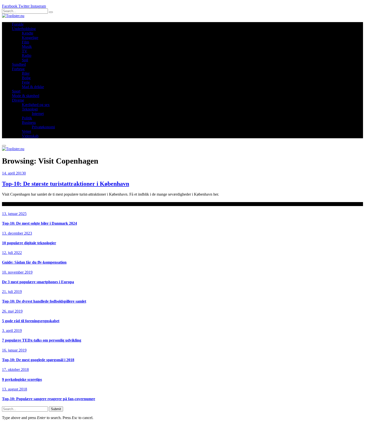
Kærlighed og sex (36, 105)
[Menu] (4, 145)
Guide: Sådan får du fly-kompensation (34, 262)
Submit (56, 409)
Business (29, 122)
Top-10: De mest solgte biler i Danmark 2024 (39, 223)
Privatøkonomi (43, 127)
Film (25, 42)
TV (24, 51)
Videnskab (30, 136)
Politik (27, 118)
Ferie (26, 82)
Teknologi (30, 109)
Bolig (26, 78)
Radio (26, 55)
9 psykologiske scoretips (22, 379)
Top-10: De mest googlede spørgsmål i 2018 (38, 360)
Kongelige (30, 37)
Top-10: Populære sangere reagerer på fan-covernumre (48, 399)
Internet (38, 113)
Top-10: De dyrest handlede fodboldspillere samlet (44, 301)
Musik (27, 46)
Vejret (26, 131)
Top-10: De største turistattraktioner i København (65, 183)
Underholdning (24, 29)
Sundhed (19, 64)
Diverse (18, 100)
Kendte (27, 33)
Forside (18, 24)
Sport (16, 91)
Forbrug (18, 69)
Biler (26, 73)
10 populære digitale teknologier (29, 243)
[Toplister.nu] (13, 16)
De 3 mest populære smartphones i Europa (38, 282)
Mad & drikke (33, 87)
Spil (25, 60)
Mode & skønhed (25, 96)
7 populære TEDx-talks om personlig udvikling (41, 340)
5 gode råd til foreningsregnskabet (30, 321)
